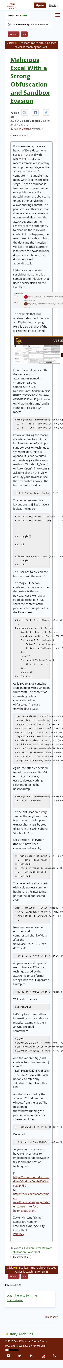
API (34, 1345)
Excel (38, 1248)
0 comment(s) (20, 135)
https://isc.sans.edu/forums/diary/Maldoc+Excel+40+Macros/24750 (31, 1181)
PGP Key (18, 1234)
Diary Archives (20, 1334)
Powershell (33, 1252)
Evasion (29, 1248)
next (24, 34)
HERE (16, 43)
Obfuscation (18, 1252)
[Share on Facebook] (35, 112)
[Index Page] (10, 5)
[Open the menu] (57, 15)
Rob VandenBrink (39, 24)
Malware (47, 1248)
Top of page (51, 1316)
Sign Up (53, 5)
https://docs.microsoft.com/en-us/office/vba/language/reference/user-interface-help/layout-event (31, 1202)
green (25, 15)
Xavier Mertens (22, 128)
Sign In (40, 5)
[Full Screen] (25, 112)
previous (13, 34)
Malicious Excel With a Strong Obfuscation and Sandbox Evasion (30, 80)
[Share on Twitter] (46, 112)
